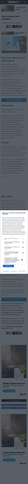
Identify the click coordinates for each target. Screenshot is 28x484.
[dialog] (14, 242)
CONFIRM (8, 265)
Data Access (14, 271)
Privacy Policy (22, 271)
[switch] (22, 242)
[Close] (25, 213)
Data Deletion (6, 271)
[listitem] (14, 239)
